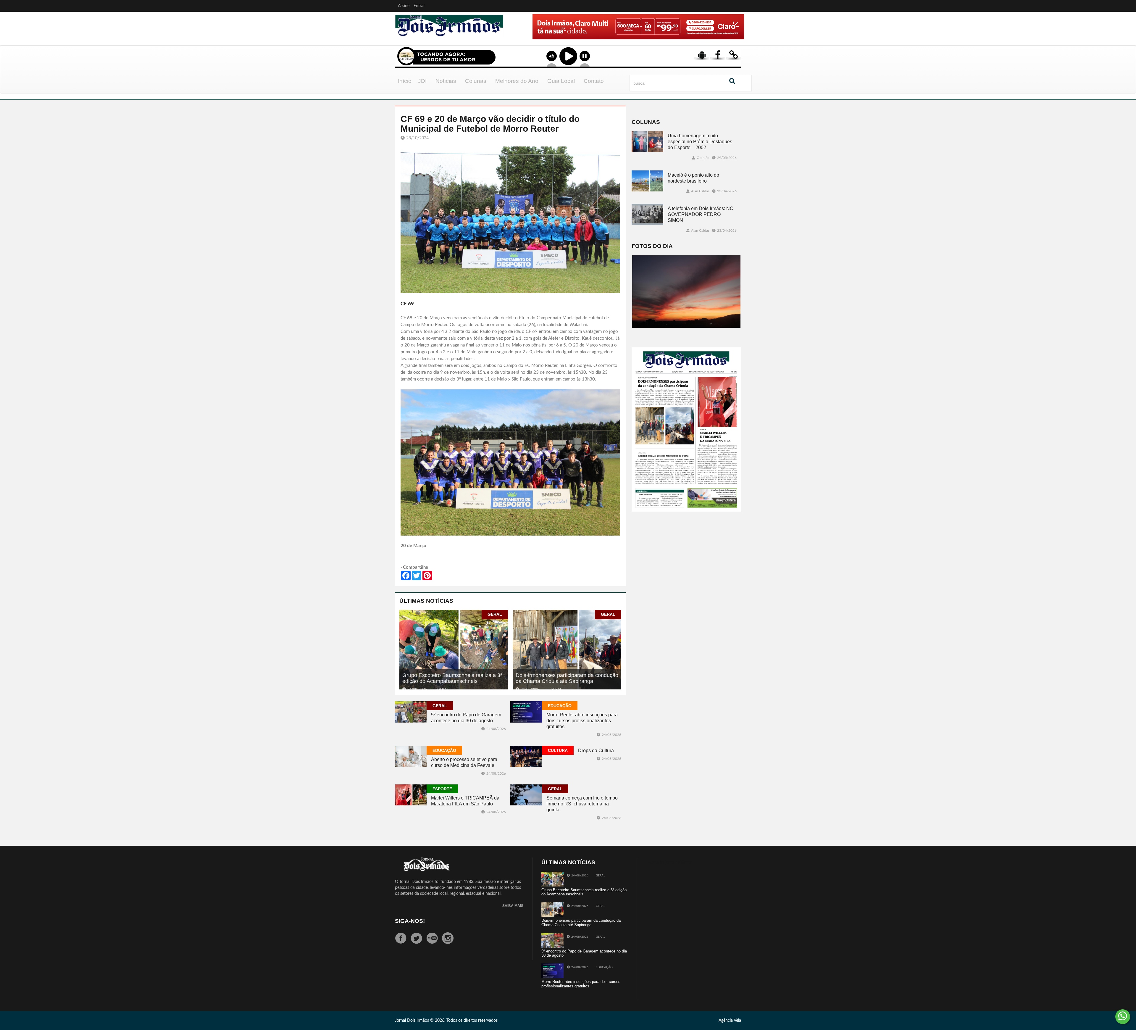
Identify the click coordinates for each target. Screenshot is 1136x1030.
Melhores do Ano (516, 81)
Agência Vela (730, 1020)
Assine (403, 6)
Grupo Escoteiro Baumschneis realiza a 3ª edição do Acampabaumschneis (452, 678)
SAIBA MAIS (512, 906)
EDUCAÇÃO (560, 705)
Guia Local (561, 81)
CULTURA (558, 750)
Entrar (419, 6)
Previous (515, 35)
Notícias (445, 81)
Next (738, 35)
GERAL (495, 614)
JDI (422, 81)
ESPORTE (442, 788)
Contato (594, 81)
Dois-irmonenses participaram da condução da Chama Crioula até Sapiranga (567, 678)
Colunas (475, 81)
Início (405, 81)
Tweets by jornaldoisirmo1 (669, 862)
